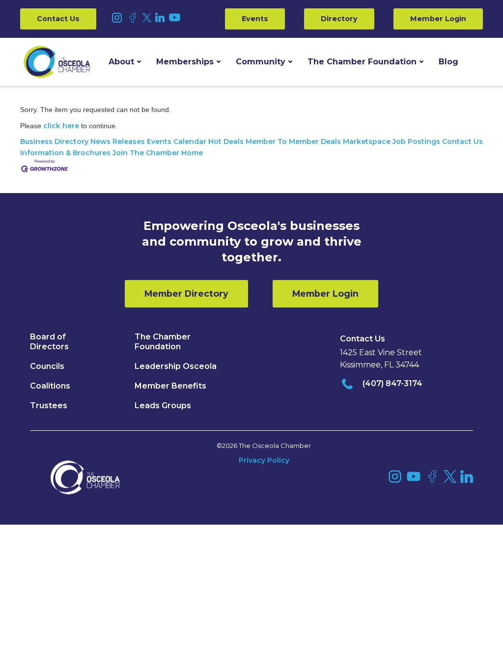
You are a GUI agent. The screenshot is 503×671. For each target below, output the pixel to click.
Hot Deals (226, 141)
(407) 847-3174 (392, 383)
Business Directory (54, 141)
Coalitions (50, 386)
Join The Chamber (145, 152)
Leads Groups (163, 405)
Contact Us (58, 18)
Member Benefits (170, 386)
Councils (47, 366)
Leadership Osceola (176, 366)
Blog (448, 61)
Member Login (438, 18)
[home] (57, 62)
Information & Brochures (65, 152)
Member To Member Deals (293, 141)
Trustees (48, 405)
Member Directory (186, 293)
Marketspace (367, 141)
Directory (339, 18)
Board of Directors (49, 341)
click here (61, 125)
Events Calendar (176, 141)
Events (255, 18)
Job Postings (416, 141)
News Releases (117, 141)
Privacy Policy (264, 460)
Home (192, 152)
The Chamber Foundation (362, 61)
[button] (125, 62)
